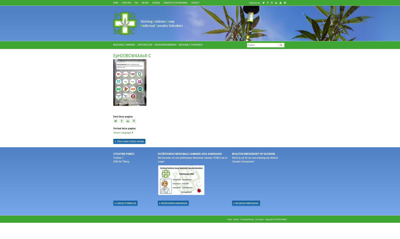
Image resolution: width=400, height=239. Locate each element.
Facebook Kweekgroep (247, 203)
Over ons (126, 3)
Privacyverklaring (247, 219)
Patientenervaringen (165, 44)
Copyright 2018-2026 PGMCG (276, 219)
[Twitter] (116, 121)
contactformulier (126, 203)
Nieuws (145, 3)
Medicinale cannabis (124, 44)
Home (115, 3)
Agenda (156, 3)
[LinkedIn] (128, 121)
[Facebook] (122, 121)
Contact (195, 3)
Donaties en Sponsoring (176, 3)
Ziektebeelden (145, 44)
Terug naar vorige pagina (130, 141)
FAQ (136, 3)
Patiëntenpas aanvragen (174, 203)
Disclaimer (259, 219)
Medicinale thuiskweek (190, 44)
